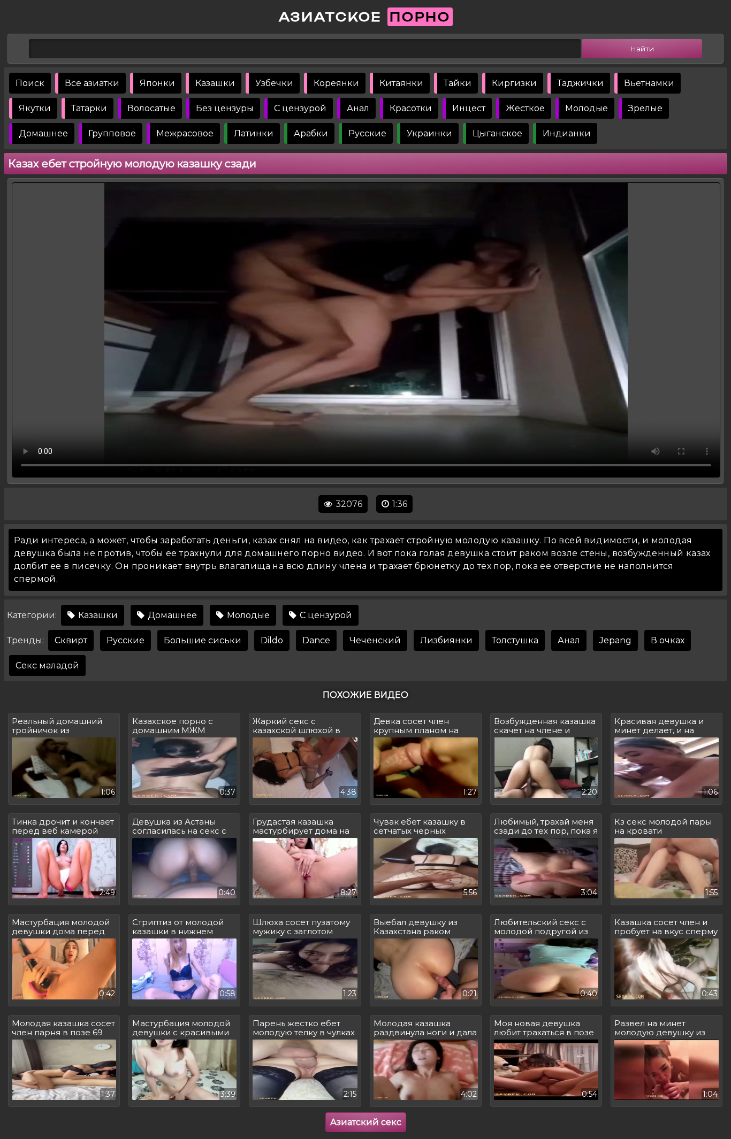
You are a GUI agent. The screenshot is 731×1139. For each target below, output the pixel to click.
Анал (358, 108)
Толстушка (515, 640)
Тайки (457, 83)
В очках (667, 640)
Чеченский (375, 640)
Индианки (567, 133)
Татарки (89, 108)
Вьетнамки (649, 83)
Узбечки (274, 83)
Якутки (35, 108)
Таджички (580, 83)
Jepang (615, 640)
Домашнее (43, 133)
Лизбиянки (446, 640)
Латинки (253, 133)
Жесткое (525, 108)
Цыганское (497, 133)
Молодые (586, 108)
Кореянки (336, 83)
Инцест (468, 108)
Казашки (215, 83)
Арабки (311, 133)
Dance (316, 640)
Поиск (30, 83)
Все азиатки (92, 83)
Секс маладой (47, 665)
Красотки (411, 108)
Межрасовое (185, 133)
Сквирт (71, 640)
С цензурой (300, 108)
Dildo (272, 640)
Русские (367, 133)
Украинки (429, 133)
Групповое (112, 133)
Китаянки (401, 83)
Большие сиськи (202, 640)
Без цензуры (225, 108)
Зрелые (645, 108)
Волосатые (151, 108)
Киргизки (514, 83)
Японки (157, 83)
